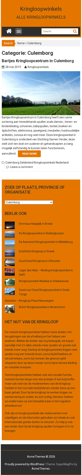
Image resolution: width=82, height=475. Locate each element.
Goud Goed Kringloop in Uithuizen (39, 260)
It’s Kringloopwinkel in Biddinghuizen (41, 233)
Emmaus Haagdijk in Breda (36, 223)
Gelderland (26, 162)
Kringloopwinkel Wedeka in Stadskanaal (43, 281)
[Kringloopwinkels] (9, 30)
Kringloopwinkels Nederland (51, 162)
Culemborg (12, 162)
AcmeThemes (41, 468)
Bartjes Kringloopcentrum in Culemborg (38, 60)
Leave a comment (21, 167)
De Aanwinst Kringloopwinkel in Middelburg (46, 241)
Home (21, 43)
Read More (29, 153)
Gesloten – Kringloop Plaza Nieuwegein (29, 300)
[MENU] (19, 31)
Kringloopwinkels (41, 9)
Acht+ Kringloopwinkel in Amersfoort (42, 307)
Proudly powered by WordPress (24, 464)
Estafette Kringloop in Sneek (37, 251)
